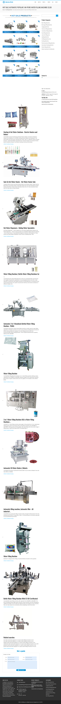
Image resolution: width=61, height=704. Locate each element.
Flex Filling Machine (50, 695)
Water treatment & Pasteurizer (48, 49)
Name (6, 657)
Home (35, 2)
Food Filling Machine (46, 33)
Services (49, 2)
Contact (56, 2)
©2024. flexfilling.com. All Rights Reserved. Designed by (28, 702)
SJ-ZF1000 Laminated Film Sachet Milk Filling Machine (49, 99)
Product (44, 2)
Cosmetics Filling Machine (47, 31)
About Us (39, 2)
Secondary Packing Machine (47, 45)
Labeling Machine (45, 37)
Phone (6, 659)
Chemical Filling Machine (47, 28)
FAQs (52, 2)
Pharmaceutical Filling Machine (48, 43)
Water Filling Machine (46, 47)
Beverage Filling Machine (47, 24)
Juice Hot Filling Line (46, 35)
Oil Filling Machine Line (46, 39)
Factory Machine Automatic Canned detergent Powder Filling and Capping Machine (49, 102)
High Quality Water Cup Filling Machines (47, 104)
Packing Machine (45, 41)
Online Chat (6, 144)
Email (24, 657)
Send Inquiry (11, 144)
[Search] (57, 16)
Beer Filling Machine (46, 22)
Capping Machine (45, 26)
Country (24, 659)
